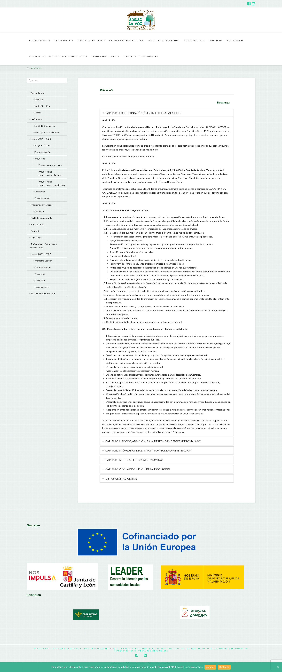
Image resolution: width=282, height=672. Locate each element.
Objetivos (39, 99)
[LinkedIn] (253, 4)
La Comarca (36, 119)
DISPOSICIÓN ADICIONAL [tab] (121, 478)
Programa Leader (43, 145)
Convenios (39, 191)
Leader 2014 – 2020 (41, 138)
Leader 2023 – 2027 (41, 254)
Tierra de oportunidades (43, 293)
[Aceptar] (278, 667)
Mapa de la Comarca (44, 125)
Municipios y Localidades (46, 132)
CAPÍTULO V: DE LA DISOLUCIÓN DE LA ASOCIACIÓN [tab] (137, 469)
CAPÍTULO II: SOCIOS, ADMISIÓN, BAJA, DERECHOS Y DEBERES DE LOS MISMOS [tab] (153, 441)
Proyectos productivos (50, 165)
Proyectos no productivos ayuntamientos (51, 183)
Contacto (35, 231)
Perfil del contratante (41, 217)
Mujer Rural (36, 237)
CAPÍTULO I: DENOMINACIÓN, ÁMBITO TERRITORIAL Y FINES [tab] (143, 112)
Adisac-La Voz (38, 93)
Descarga (223, 102)
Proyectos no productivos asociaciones (50, 173)
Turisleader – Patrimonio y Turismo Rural (43, 246)
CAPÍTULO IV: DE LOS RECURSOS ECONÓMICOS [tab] (134, 459)
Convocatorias (41, 198)
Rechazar (224, 667)
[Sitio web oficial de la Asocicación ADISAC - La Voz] (141, 20)
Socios (37, 112)
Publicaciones (38, 224)
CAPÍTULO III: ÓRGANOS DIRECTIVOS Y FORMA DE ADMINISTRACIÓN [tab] (148, 450)
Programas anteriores (42, 204)
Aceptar (210, 667)
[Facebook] (249, 4)
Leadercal (39, 211)
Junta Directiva (42, 106)
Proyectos (39, 158)
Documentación (42, 152)
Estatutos (36, 68)
